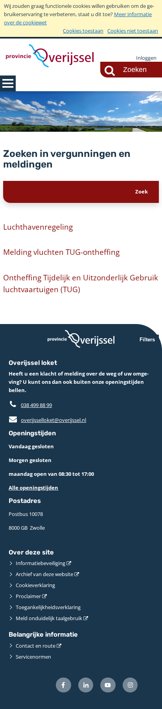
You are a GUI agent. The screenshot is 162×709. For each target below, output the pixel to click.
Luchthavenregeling (38, 227)
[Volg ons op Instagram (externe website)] (130, 685)
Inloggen (146, 57)
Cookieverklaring (35, 585)
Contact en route (35, 645)
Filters (147, 340)
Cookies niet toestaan (132, 30)
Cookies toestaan (83, 30)
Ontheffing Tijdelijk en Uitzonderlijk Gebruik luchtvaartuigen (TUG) (80, 283)
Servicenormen (33, 656)
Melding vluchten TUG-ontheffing (61, 252)
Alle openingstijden (33, 487)
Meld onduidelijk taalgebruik (49, 618)
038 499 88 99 (36, 405)
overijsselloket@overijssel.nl (47, 420)
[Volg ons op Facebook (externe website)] (63, 685)
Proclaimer (28, 596)
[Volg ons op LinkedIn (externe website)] (86, 685)
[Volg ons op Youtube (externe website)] (108, 685)
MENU (8, 83)
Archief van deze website (44, 574)
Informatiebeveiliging (40, 563)
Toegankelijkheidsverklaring (48, 607)
